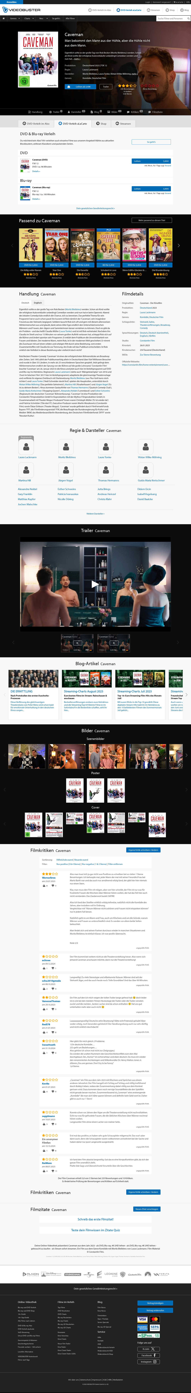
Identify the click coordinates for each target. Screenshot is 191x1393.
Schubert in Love (108, 270)
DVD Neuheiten (64, 1311)
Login (147, 2)
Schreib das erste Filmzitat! (95, 1219)
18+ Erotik (22, 1314)
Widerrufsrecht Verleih (106, 1347)
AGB (99, 1344)
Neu (41, 18)
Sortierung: (47, 859)
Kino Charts (62, 1339)
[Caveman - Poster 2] (95, 790)
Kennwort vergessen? (162, 2)
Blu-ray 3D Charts (64, 1327)
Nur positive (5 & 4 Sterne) (68, 864)
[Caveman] (38, 60)
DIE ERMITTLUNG (21, 691)
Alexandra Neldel (69, 390)
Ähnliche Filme (31, 278)
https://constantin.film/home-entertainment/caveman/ (147, 364)
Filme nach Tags (24, 1360)
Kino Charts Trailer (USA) (67, 1353)
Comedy (144, 328)
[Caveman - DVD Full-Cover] (75, 825)
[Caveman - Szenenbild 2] (67, 756)
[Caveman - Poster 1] (75, 790)
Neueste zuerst (81, 859)
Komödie (87, 78)
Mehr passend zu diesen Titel (152, 220)
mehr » (77, 58)
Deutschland (89, 65)
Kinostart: (126, 345)
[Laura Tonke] (106, 447)
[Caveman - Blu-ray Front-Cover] (95, 825)
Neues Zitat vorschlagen (147, 1209)
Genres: (68, 78)
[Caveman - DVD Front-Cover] (33, 825)
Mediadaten (118, 1379)
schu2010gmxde (51, 980)
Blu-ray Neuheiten (64, 1317)
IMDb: (125, 354)
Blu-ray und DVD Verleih (27, 1307)
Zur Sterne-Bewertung (150, 354)
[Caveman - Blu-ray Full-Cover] (137, 825)
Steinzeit (144, 321)
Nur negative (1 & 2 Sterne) (94, 864)
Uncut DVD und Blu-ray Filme (29, 1335)
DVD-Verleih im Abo (101, 10)
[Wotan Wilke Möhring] (145, 447)
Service (101, 1331)
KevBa (45, 1083)
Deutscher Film (99, 78)
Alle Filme (70, 18)
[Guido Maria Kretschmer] (145, 470)
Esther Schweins (102, 390)
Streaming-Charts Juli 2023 (134, 691)
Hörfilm (152, 335)
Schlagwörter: (128, 321)
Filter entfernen (115, 864)
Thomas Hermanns (79, 387)
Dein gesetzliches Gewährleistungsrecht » (95, 208)
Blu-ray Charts (63, 1321)
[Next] (178, 246)
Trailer (106, 86)
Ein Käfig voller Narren (31, 270)
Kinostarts (61, 1332)
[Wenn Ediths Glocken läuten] (134, 244)
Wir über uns (73, 1379)
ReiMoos (47, 1163)
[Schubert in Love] (108, 244)
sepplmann (48, 1116)
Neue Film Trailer (64, 1343)
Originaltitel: (128, 303)
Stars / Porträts (103, 1319)
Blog (186, 10)
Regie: (67, 69)
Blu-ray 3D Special (104, 1327)
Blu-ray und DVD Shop (26, 1311)
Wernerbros (49, 877)
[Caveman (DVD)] (25, 166)
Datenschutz (85, 1379)
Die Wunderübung (160, 270)
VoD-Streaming (23, 1332)
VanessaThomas (51, 1001)
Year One (57, 270)
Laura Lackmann (90, 69)
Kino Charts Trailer (64, 1350)
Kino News (102, 1311)
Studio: (125, 340)
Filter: (44, 864)
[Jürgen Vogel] (66, 470)
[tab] (36, 123)
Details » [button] (36, 171)
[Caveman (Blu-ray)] (25, 193)
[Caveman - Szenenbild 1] (26, 756)
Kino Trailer (62, 1347)
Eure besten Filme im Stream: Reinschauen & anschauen (85, 697)
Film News (102, 1307)
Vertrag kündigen (155, 1303)
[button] (186, 695)
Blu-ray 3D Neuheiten (66, 1324)
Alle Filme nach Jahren (26, 1321)
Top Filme (61, 1307)
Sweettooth (49, 1044)
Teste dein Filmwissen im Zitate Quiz (95, 1230)
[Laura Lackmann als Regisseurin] (26, 447)
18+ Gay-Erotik (23, 1317)
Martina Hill (70, 384)
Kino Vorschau (63, 1335)
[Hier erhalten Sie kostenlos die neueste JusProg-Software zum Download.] (148, 1335)
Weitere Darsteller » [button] (95, 513)
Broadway (165, 324)
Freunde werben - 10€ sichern (29, 1347)
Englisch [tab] (38, 302)
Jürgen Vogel (102, 384)
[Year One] (57, 244)
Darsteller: (69, 73)
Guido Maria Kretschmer (30, 390)
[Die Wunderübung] (160, 244)
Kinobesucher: (128, 349)
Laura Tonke (104, 73)
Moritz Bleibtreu (90, 73)
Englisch (144, 335)
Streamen (155, 10)
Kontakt (100, 1341)
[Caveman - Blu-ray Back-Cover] (116, 825)
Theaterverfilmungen (150, 324)
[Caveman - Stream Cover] (157, 825)
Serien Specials (103, 1322)
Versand (168, 165)
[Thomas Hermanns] (106, 470)
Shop (172, 10)
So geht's (56, 18)
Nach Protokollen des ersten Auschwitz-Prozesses (30, 697)
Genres (13, 18)
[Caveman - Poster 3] (116, 790)
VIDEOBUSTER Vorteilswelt (28, 1356)
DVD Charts (62, 1314)
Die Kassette (82, 270)
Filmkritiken (102, 1315)
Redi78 (46, 1024)
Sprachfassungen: (130, 332)
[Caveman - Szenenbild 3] (107, 756)
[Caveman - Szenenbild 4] (147, 756)
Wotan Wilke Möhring (120, 73)
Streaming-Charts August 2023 (83, 691)
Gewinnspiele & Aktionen (27, 1340)
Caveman (70, 636)
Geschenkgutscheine (26, 1343)
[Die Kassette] (82, 244)
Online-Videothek (27, 1302)
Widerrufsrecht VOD (105, 1351)
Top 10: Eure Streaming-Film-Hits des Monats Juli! (139, 697)
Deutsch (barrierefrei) (158, 332)
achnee (46, 960)
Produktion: (70, 65)
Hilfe (99, 1337)
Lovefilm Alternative (25, 1352)
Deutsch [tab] (25, 302)
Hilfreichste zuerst (64, 859)
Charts (27, 18)
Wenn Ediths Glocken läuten (134, 270)
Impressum (97, 1379)
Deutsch (144, 332)
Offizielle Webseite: (131, 361)
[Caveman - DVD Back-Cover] (54, 825)
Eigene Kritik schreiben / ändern (143, 850)
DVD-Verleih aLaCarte (131, 10)
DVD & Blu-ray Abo (25, 1325)
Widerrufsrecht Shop (105, 1354)
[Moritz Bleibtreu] (66, 447)
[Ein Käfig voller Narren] (31, 244)
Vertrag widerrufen (155, 1310)
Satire (151, 321)
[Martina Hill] (26, 470)
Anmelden (11, 2)
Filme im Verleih (66, 1302)
